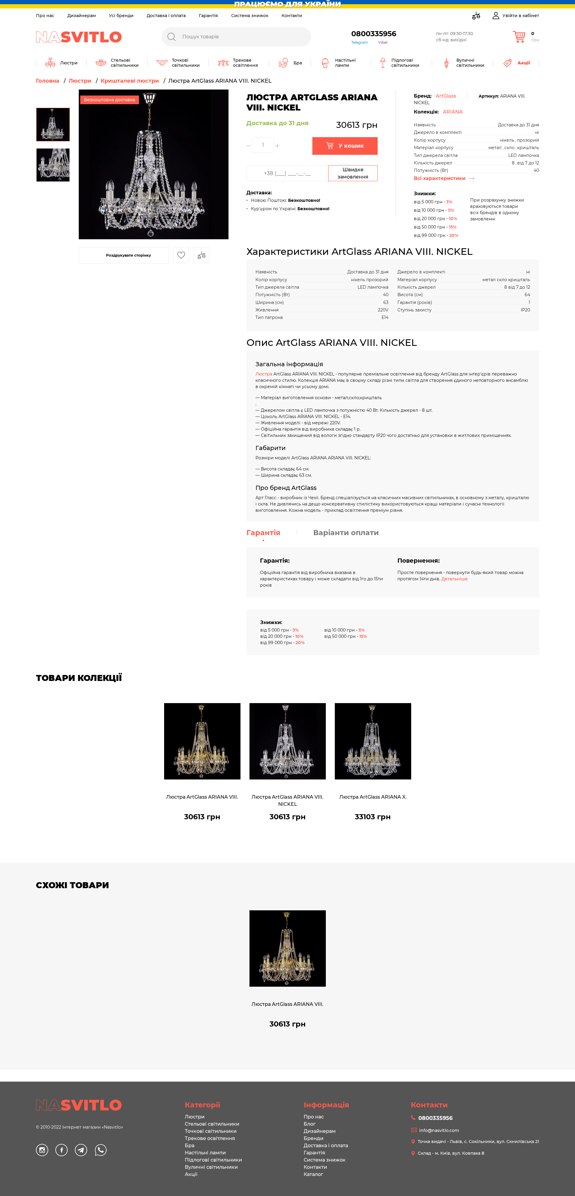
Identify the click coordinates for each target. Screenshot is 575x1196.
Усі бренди (121, 15)
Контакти (292, 15)
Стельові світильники (212, 1124)
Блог (310, 1124)
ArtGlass (446, 96)
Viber (383, 42)
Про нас (45, 15)
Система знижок (249, 15)
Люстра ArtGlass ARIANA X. (373, 797)
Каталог (313, 1174)
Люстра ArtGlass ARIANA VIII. (202, 797)
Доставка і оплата (166, 15)
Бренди (313, 1138)
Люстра (264, 374)
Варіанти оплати (346, 532)
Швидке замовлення (353, 173)
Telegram (359, 42)
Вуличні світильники (211, 1167)
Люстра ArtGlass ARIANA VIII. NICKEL (287, 800)
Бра (189, 1145)
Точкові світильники (211, 1131)
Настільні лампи (205, 1153)
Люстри (195, 1117)
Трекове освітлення (210, 1138)
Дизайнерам (81, 15)
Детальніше (454, 579)
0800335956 (373, 33)
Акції (191, 1174)
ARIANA (453, 112)
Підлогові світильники (213, 1160)
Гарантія (208, 15)
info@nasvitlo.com (439, 1130)
